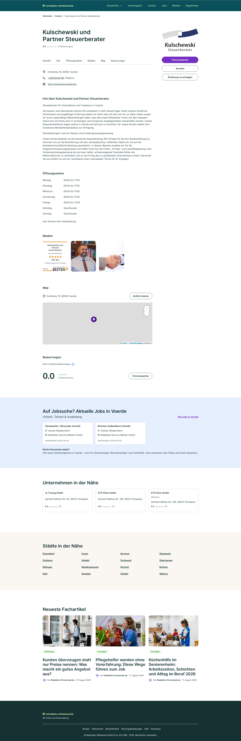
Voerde (58, 16)
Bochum (124, 553)
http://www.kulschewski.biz (62, 84)
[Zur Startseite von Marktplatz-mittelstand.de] (58, 5)
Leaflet (124, 343)
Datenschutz (97, 729)
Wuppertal (165, 553)
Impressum (156, 729)
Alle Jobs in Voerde (188, 416)
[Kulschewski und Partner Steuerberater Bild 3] (111, 256)
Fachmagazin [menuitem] (135, 5)
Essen (85, 553)
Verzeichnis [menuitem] (113, 5)
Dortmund (125, 560)
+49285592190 (56, 78)
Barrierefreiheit (112, 729)
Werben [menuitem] (176, 5)
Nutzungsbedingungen (131, 729)
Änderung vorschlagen (180, 77)
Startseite (47, 16)
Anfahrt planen (141, 296)
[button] (93, 319)
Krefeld (85, 560)
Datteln (124, 573)
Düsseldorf (49, 553)
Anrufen (180, 68)
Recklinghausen (90, 567)
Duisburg (48, 560)
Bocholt (124, 567)
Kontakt (86, 729)
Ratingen (47, 567)
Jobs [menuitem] (164, 5)
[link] (68, 433)
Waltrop (163, 573)
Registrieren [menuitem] (192, 5)
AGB (146, 729)
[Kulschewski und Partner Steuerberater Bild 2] (83, 256)
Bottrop (163, 567)
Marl (45, 573)
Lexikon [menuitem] (152, 5)
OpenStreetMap (136, 343)
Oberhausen (166, 560)
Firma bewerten (140, 376)
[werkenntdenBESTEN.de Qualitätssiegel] (55, 256)
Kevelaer (86, 573)
